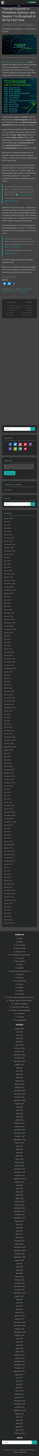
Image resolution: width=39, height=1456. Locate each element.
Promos (20, 984)
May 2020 (7, 760)
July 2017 (7, 867)
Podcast (20, 974)
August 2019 (8, 786)
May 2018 (7, 835)
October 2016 (9, 897)
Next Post (27, 308)
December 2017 (9, 851)
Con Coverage (20, 945)
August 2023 (8, 633)
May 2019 (7, 796)
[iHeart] (25, 448)
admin (21, 24)
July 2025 (7, 557)
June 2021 (7, 717)
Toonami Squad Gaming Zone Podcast (21, 997)
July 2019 (7, 789)
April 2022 (7, 685)
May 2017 (7, 874)
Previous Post (13, 308)
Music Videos (20, 961)
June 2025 (7, 561)
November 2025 (9, 544)
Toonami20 (20, 1013)
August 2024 (8, 593)
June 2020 (7, 757)
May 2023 (7, 642)
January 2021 (8, 734)
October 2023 (9, 626)
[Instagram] (20, 443)
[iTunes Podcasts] (30, 443)
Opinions (21, 968)
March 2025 (8, 570)
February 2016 (9, 923)
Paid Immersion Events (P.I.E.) (20, 971)
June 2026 (7, 525)
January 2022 (8, 694)
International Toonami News (20, 955)
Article (20, 938)
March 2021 (8, 727)
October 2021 (9, 704)
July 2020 (7, 753)
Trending (21, 1017)
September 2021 (10, 708)
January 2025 (8, 577)
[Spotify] (15, 448)
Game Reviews (20, 948)
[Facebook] (10, 443)
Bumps (20, 942)
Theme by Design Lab (19, 1452)
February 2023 (9, 652)
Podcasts (20, 978)
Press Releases (20, 981)
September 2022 (10, 668)
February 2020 (9, 770)
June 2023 (7, 639)
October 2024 (9, 587)
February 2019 (9, 805)
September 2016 (10, 900)
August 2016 (8, 903)
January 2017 (8, 887)
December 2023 (9, 619)
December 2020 (9, 737)
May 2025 (7, 564)
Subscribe (9, 473)
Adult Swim (23, 289)
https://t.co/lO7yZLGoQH (26, 194)
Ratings (20, 987)
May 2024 (7, 603)
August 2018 (8, 825)
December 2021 (9, 698)
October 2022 (9, 665)
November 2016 (9, 894)
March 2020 (8, 766)
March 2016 (8, 920)
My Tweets (8, 490)
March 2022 (8, 688)
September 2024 (10, 590)
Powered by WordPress (27, 1450)
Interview (20, 958)
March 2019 (8, 802)
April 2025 (7, 567)
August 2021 (8, 711)
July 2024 (7, 597)
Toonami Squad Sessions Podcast (20, 1000)
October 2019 (9, 779)
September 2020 (10, 747)
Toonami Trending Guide (20, 1007)
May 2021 (7, 721)
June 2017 (7, 871)
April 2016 (7, 916)
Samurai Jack (6, 291)
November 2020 (9, 740)
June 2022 (7, 678)
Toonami (13, 291)
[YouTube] (25, 443)
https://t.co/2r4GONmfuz (12, 247)
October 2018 (9, 818)
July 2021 (7, 714)
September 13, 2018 (11, 201)
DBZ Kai (29, 289)
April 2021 (7, 724)
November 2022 (9, 662)
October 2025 (9, 548)
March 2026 (8, 535)
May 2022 (7, 681)
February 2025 (9, 574)
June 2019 (7, 792)
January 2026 (8, 541)
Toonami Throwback (21, 1004)
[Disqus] (19, 345)
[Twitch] (10, 448)
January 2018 (8, 848)
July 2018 (7, 828)
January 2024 (8, 616)
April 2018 (7, 838)
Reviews (21, 991)
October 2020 (9, 743)
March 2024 (8, 610)
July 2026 (7, 522)
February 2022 (9, 691)
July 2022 (7, 675)
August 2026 (8, 518)
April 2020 (7, 763)
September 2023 (10, 629)
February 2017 (9, 884)
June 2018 (7, 832)
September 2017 (10, 861)
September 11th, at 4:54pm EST (15, 62)
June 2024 (7, 600)
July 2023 (7, 636)
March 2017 (8, 881)
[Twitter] (15, 443)
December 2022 (9, 659)
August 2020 (8, 750)
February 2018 (9, 845)
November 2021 (9, 701)
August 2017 (8, 864)
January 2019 (8, 809)
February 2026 (9, 538)
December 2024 (9, 580)
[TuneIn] (20, 448)
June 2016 (7, 910)
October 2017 (9, 858)
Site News (20, 994)
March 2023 (8, 649)
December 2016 (9, 890)
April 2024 (7, 606)
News (11, 289)
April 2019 (7, 799)
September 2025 (10, 551)
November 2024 (9, 584)
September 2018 (10, 822)
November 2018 (9, 815)
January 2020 (8, 773)
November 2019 (9, 776)
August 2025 (8, 554)
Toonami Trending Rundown (20, 1010)
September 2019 (10, 783)
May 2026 (7, 528)
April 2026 (7, 531)
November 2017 (9, 854)
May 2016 (7, 913)
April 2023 (7, 646)
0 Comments (29, 24)
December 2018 (9, 812)
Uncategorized (21, 1020)
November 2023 (9, 623)
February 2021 (9, 730)
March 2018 (8, 841)
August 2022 (8, 672)
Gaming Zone (20, 952)
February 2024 (9, 613)
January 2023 (8, 655)
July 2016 (7, 907)
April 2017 (7, 877)
